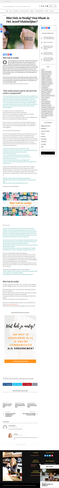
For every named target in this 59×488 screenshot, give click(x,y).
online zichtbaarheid (46, 103)
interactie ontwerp (50, 95)
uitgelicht (46, 113)
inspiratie (47, 93)
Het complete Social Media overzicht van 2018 (29, 413)
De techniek (43, 141)
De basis (4, 15)
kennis (43, 97)
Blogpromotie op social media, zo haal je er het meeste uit (48, 47)
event (51, 89)
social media (50, 109)
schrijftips (44, 107)
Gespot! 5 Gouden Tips (48, 42)
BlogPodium (43, 128)
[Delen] (1, 31)
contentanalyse (15, 378)
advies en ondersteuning (46, 71)
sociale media (44, 109)
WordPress (44, 117)
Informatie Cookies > (35, 455)
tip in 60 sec (50, 111)
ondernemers (44, 99)
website (51, 115)
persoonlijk (48, 105)
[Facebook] (1, 24)
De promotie (43, 138)
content (10, 378)
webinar (46, 115)
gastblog (43, 91)
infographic (49, 91)
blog (50, 73)
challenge (43, 83)
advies (43, 69)
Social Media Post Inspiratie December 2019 (32, 405)
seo (53, 107)
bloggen (48, 75)
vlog (42, 115)
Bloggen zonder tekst (45, 125)
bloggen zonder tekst (46, 77)
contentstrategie (21, 378)
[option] (8, 401)
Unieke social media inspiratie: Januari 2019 (7, 405)
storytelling (44, 111)
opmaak (43, 105)
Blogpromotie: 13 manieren (47, 484)
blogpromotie (44, 81)
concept (43, 85)
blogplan (43, 79)
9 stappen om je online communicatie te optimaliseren (10, 414)
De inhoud (43, 136)
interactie (43, 95)
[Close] (40, 465)
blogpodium (49, 79)
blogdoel (43, 75)
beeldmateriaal (45, 73)
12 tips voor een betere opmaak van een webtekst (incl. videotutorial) (49, 59)
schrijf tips (49, 107)
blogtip (50, 81)
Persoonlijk (43, 144)
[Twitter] (1, 27)
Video (51, 113)
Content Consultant (45, 131)
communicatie (5, 378)
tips (42, 113)
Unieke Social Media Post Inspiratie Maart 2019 (20, 405)
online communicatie (29, 378)
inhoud (43, 93)
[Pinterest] (1, 29)
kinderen (47, 97)
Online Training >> (7, 1)
